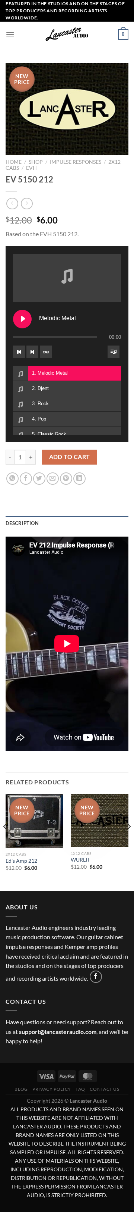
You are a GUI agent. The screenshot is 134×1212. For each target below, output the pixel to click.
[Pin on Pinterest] (66, 478)
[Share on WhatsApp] (12, 478)
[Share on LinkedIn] (79, 478)
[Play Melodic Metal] (22, 319)
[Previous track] (19, 352)
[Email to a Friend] (53, 478)
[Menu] (10, 34)
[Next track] (32, 352)
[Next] (129, 841)
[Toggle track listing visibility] (113, 352)
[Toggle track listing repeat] (46, 352)
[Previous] (5, 841)
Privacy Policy (51, 1089)
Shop (36, 162)
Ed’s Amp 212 (21, 861)
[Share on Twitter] (39, 478)
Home (14, 162)
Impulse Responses (75, 162)
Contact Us (104, 1089)
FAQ (80, 1089)
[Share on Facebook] (26, 478)
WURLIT (80, 860)
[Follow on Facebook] (96, 977)
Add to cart (69, 456)
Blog (21, 1089)
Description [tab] (22, 523)
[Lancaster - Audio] (67, 35)
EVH (31, 168)
